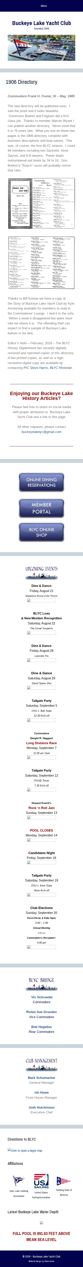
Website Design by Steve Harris (41, 1261)
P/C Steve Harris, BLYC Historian (48, 368)
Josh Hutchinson (41, 1107)
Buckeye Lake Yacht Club (41, 23)
